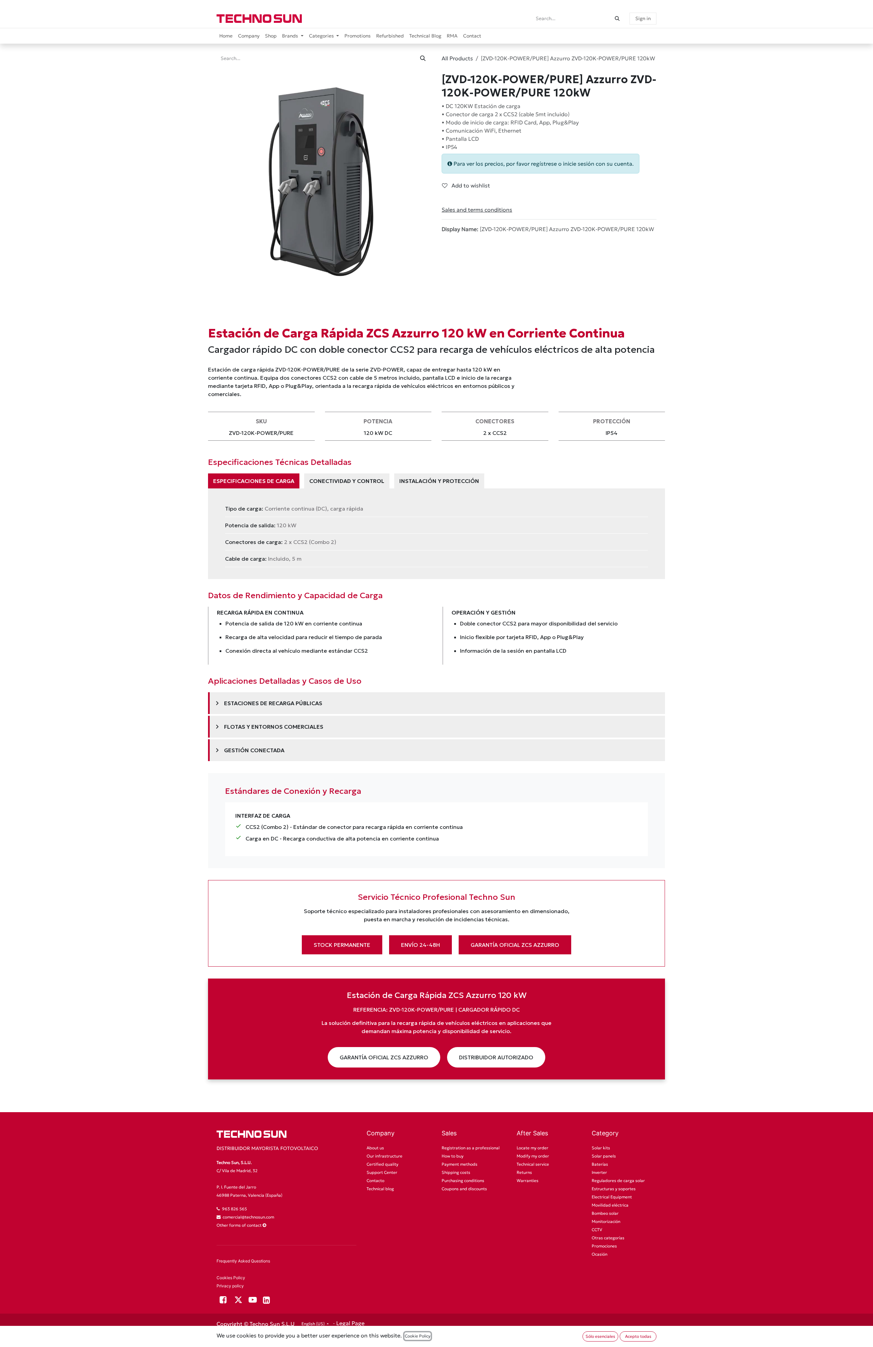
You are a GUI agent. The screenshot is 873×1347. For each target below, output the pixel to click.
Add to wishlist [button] (470, 185)
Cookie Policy (417, 1335)
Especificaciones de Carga (253, 481)
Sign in (643, 18)
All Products (457, 58)
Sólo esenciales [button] (600, 1336)
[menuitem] (226, 36)
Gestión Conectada (248, 750)
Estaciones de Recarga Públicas (267, 703)
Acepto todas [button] (638, 1336)
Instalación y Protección (439, 481)
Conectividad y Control (346, 481)
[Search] (617, 18)
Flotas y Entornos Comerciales (268, 727)
